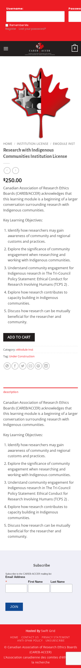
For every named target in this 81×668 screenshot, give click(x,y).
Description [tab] (10, 392)
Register (10, 29)
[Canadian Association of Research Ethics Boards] (40, 48)
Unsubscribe (55, 640)
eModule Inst (64, 144)
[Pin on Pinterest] (38, 365)
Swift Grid (47, 631)
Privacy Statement (56, 637)
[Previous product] (15, 170)
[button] (5, 48)
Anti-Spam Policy (30, 640)
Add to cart (19, 337)
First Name (35, 581)
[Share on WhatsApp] (7, 365)
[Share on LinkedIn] (46, 365)
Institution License (32, 144)
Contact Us (30, 637)
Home (7, 144)
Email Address (15, 579)
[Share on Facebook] (15, 365)
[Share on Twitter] (22, 365)
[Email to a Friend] (30, 365)
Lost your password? (32, 29)
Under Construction (22, 356)
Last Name (58, 581)
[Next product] (7, 170)
